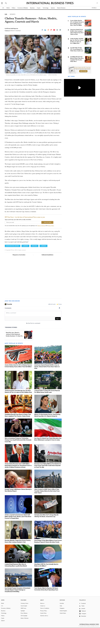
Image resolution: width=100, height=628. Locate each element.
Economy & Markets (23, 8)
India (61, 605)
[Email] (57, 30)
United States (63, 613)
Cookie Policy (43, 613)
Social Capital (24, 605)
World (7, 8)
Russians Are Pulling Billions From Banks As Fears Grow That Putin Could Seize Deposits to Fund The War (47, 465)
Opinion (53, 8)
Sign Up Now (83, 71)
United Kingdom (63, 610)
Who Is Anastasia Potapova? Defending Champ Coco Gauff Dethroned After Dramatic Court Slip (18, 440)
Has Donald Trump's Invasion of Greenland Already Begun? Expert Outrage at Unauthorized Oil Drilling (17, 589)
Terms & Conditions (44, 608)
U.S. (3, 8)
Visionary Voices (24, 603)
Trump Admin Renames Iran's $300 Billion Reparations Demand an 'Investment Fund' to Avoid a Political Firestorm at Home (18, 465)
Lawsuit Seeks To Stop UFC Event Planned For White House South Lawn (76, 49)
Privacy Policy (50, 225)
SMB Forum (23, 608)
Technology (46, 8)
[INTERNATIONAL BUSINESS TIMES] (50, 3)
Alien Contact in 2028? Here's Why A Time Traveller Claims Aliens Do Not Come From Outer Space (47, 491)
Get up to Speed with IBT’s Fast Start (82, 67)
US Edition (94, 8)
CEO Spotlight (24, 615)
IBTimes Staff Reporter (12, 28)
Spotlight (23, 610)
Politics (13, 8)
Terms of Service (41, 225)
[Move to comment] (60, 30)
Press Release (24, 613)
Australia (62, 603)
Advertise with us (44, 615)
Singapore (62, 608)
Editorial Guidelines (47, 254)
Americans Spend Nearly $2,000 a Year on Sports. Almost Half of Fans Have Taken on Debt (47, 366)
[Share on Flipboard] (51, 30)
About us (42, 603)
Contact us (42, 605)
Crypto (38, 8)
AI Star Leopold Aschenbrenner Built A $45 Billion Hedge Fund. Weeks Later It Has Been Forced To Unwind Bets (18, 516)
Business (32, 8)
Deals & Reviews (61, 8)
